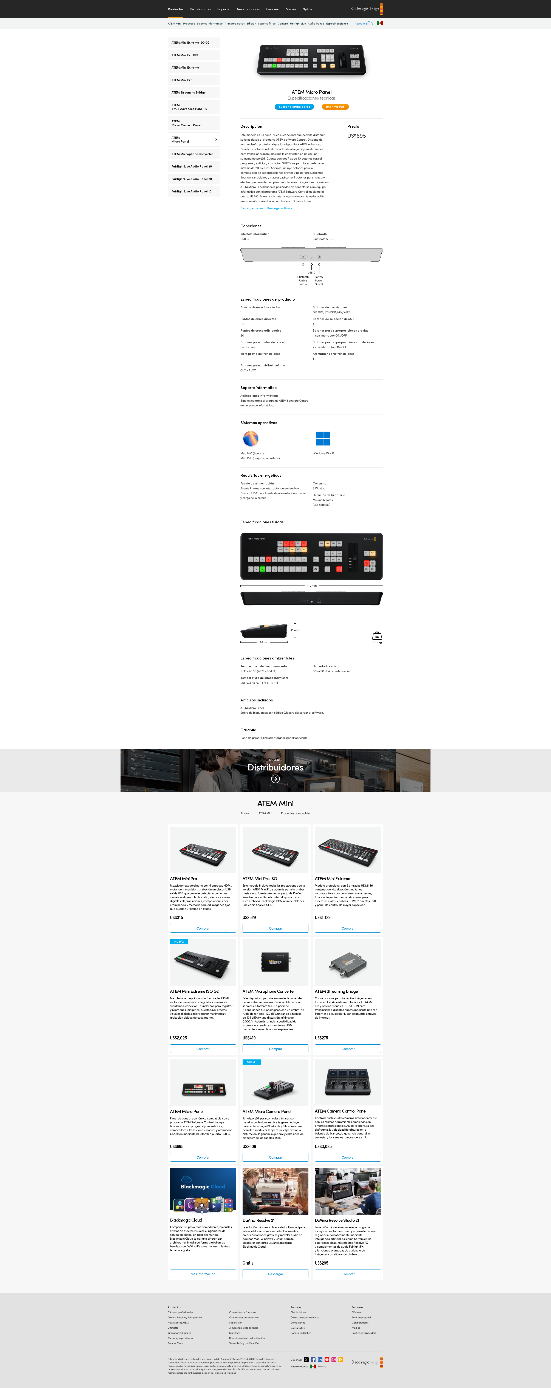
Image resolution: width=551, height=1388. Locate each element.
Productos (175, 9)
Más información (203, 1273)
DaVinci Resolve (185, 1317)
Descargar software (280, 208)
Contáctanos (298, 1322)
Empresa (272, 9)
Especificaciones (337, 23)
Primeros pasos (235, 23)
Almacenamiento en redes (243, 1327)
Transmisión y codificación (244, 1343)
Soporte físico (267, 23)
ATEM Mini (174, 23)
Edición (251, 23)
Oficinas (356, 1312)
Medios (291, 9)
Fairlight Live (298, 23)
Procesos (189, 23)
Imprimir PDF (335, 107)
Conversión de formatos (242, 1312)
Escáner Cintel (176, 1343)
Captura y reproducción (181, 1338)
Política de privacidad (364, 1332)
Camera (283, 23)
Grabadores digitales (179, 1332)
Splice (307, 9)
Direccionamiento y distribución (247, 1338)
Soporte (223, 9)
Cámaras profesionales (180, 1312)
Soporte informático (210, 23)
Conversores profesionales (244, 1317)
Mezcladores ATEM (178, 1322)
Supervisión (235, 1322)
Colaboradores (360, 1322)
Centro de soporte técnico (305, 1317)
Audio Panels (316, 23)
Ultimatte (173, 1327)
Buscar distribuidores (294, 107)
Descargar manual (252, 208)
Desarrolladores (248, 9)
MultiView (234, 1332)
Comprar (203, 928)
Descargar (275, 1273)
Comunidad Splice (301, 1332)
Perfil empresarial (361, 1317)
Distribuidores (200, 9)
